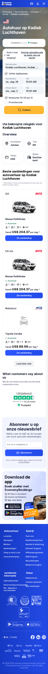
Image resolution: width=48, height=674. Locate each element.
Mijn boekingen (33, 586)
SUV (7, 193)
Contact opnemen (34, 582)
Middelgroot (11, 308)
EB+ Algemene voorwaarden (10, 589)
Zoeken (26, 110)
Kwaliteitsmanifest (34, 540)
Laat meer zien (24, 363)
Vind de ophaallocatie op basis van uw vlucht (32, 55)
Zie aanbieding (24, 238)
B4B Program (31, 557)
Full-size (9, 251)
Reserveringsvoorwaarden (16, 585)
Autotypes (8, 540)
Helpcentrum (31, 578)
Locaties (7, 536)
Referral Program (33, 548)
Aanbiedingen (10, 548)
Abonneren (26, 452)
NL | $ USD (11, 637)
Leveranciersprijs (11, 557)
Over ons (30, 536)
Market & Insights (34, 565)
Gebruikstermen (11, 581)
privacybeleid (24, 462)
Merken (7, 544)
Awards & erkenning (35, 544)
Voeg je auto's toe (12, 552)
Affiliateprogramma (34, 552)
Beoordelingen (32, 561)
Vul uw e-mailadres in (17, 444)
